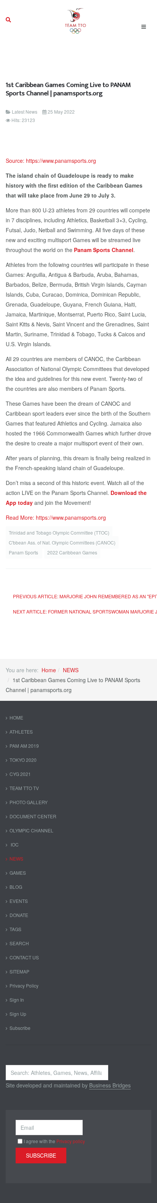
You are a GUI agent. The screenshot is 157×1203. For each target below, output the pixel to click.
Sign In (17, 999)
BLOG (16, 886)
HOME (16, 717)
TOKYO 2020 (23, 759)
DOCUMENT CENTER (33, 816)
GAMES (18, 872)
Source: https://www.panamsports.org (51, 160)
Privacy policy (70, 1141)
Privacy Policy (24, 985)
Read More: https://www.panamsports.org (56, 517)
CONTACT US (24, 957)
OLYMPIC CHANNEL (31, 830)
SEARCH (19, 943)
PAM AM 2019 (24, 745)
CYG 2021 (20, 774)
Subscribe (20, 1028)
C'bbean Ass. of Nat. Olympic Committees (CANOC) (62, 542)
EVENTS (19, 901)
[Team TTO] (75, 20)
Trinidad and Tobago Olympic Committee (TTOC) (59, 532)
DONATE (19, 915)
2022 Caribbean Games (72, 552)
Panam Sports (24, 552)
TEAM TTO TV (24, 788)
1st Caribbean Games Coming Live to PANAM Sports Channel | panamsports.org (68, 89)
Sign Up (18, 1013)
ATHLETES (21, 731)
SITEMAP (19, 971)
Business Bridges (110, 1085)
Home (49, 670)
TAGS (15, 929)
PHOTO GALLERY (29, 802)
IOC (14, 844)
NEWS (70, 670)
